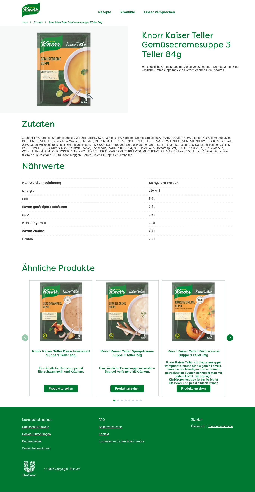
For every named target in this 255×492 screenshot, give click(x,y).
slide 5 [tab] (129, 400)
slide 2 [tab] (118, 400)
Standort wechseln (220, 426)
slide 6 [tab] (133, 400)
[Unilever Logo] (29, 476)
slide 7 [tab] (137, 400)
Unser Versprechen (159, 12)
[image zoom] (90, 96)
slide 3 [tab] (122, 400)
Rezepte (104, 12)
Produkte (127, 12)
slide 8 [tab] (141, 400)
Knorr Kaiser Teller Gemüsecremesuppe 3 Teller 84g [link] (75, 22)
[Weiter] (230, 337)
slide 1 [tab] (114, 400)
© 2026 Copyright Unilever (62, 469)
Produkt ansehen (61, 388)
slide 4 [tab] (126, 400)
